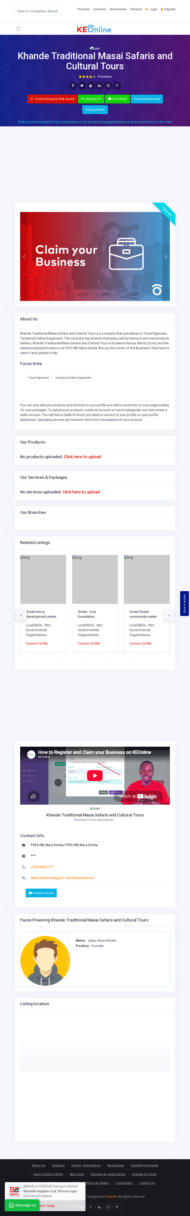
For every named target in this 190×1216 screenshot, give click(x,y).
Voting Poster (94, 109)
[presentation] (21, 615)
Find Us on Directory (32, 122)
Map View (77, 1174)
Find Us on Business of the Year (72, 122)
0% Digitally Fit (91, 99)
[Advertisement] (95, 158)
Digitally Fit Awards (144, 1165)
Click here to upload (82, 456)
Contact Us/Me (37, 643)
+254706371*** (42, 867)
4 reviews (105, 76)
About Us (38, 1165)
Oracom (111, 1196)
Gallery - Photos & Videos (91, 1183)
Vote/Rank (119, 99)
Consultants (124, 1183)
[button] (24, 256)
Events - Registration (86, 1165)
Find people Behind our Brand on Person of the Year (134, 122)
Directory (58, 1165)
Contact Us (147, 1183)
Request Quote (43, 893)
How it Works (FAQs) (48, 1174)
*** (33, 856)
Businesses (116, 1165)
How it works (184, 603)
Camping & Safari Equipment (73, 377)
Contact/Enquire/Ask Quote (54, 99)
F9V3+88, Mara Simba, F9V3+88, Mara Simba (64, 845)
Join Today (47, 1206)
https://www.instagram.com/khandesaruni (62, 878)
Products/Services (147, 99)
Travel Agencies (38, 377)
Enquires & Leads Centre (108, 1174)
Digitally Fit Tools (144, 1174)
